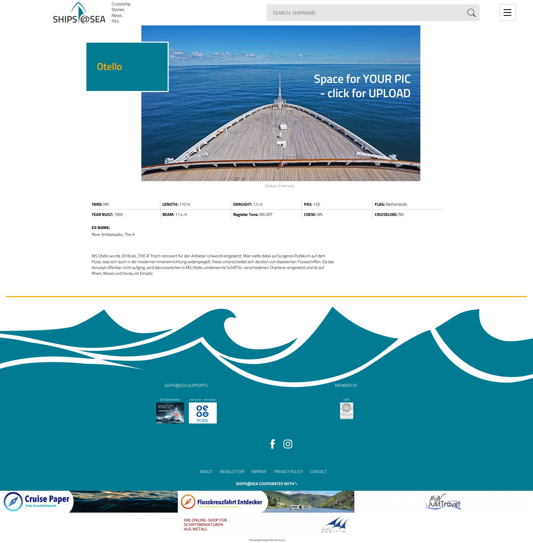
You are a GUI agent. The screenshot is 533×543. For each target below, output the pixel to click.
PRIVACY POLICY (288, 471)
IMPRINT (259, 471)
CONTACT (318, 471)
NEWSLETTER (232, 471)
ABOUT (206, 471)
